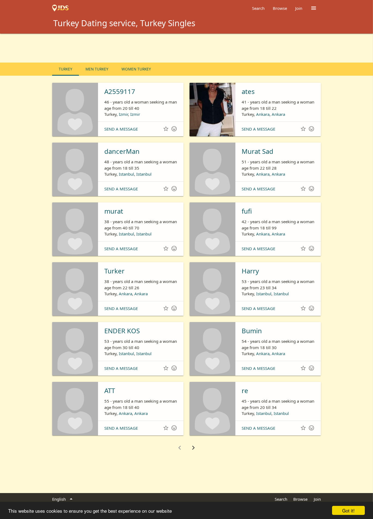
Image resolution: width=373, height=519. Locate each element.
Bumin (252, 330)
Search (258, 8)
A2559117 (119, 91)
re (245, 390)
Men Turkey (96, 69)
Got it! (348, 510)
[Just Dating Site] (60, 8)
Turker (114, 270)
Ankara (263, 114)
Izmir (123, 114)
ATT (109, 390)
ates (248, 91)
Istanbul (126, 174)
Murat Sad (257, 151)
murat (113, 211)
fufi (247, 211)
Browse (280, 8)
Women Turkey (136, 69)
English (63, 499)
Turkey (65, 69)
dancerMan (122, 151)
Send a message (121, 129)
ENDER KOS (122, 330)
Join (298, 8)
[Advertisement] (186, 48)
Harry (250, 270)
